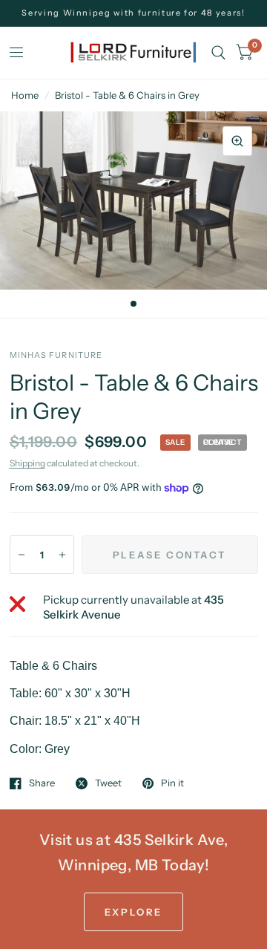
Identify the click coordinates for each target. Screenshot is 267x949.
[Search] (218, 53)
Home (25, 95)
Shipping (27, 463)
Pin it (172, 783)
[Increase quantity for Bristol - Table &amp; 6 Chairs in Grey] (62, 554)
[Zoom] (237, 141)
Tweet (108, 783)
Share (42, 783)
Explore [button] (133, 912)
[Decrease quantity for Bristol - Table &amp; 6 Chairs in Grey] (21, 554)
